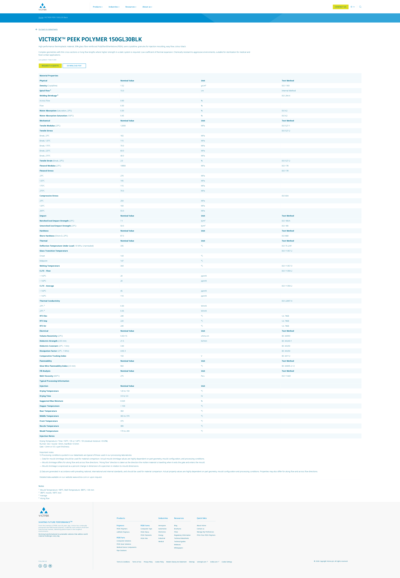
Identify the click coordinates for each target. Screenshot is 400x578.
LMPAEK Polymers (123, 532)
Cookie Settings (227, 562)
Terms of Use (136, 562)
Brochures (177, 529)
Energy (160, 535)
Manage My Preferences (205, 532)
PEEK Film (144, 538)
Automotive (162, 529)
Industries (163, 518)
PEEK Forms (145, 525)
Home (41, 17)
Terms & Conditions (123, 562)
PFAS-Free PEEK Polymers (206, 535)
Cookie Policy (159, 562)
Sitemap (192, 562)
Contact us (200, 529)
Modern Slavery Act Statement (176, 562)
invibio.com (214, 562)
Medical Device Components (126, 547)
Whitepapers (178, 548)
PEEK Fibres (145, 532)
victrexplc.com (201, 562)
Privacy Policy (148, 562)
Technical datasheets (181, 538)
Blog (175, 525)
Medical (161, 541)
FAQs (176, 532)
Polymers (120, 525)
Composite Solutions (124, 541)
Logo (44, 512)
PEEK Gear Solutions (124, 544)
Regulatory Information (182, 535)
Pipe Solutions (122, 550)
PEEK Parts (121, 537)
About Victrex (201, 525)
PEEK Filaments (146, 535)
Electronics (162, 532)
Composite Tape (146, 529)
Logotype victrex (43, 7)
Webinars (177, 545)
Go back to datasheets (48, 29)
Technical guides (180, 541)
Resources (179, 518)
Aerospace (162, 525)
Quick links (202, 518)
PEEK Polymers (122, 529)
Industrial (161, 538)
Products (97, 7)
